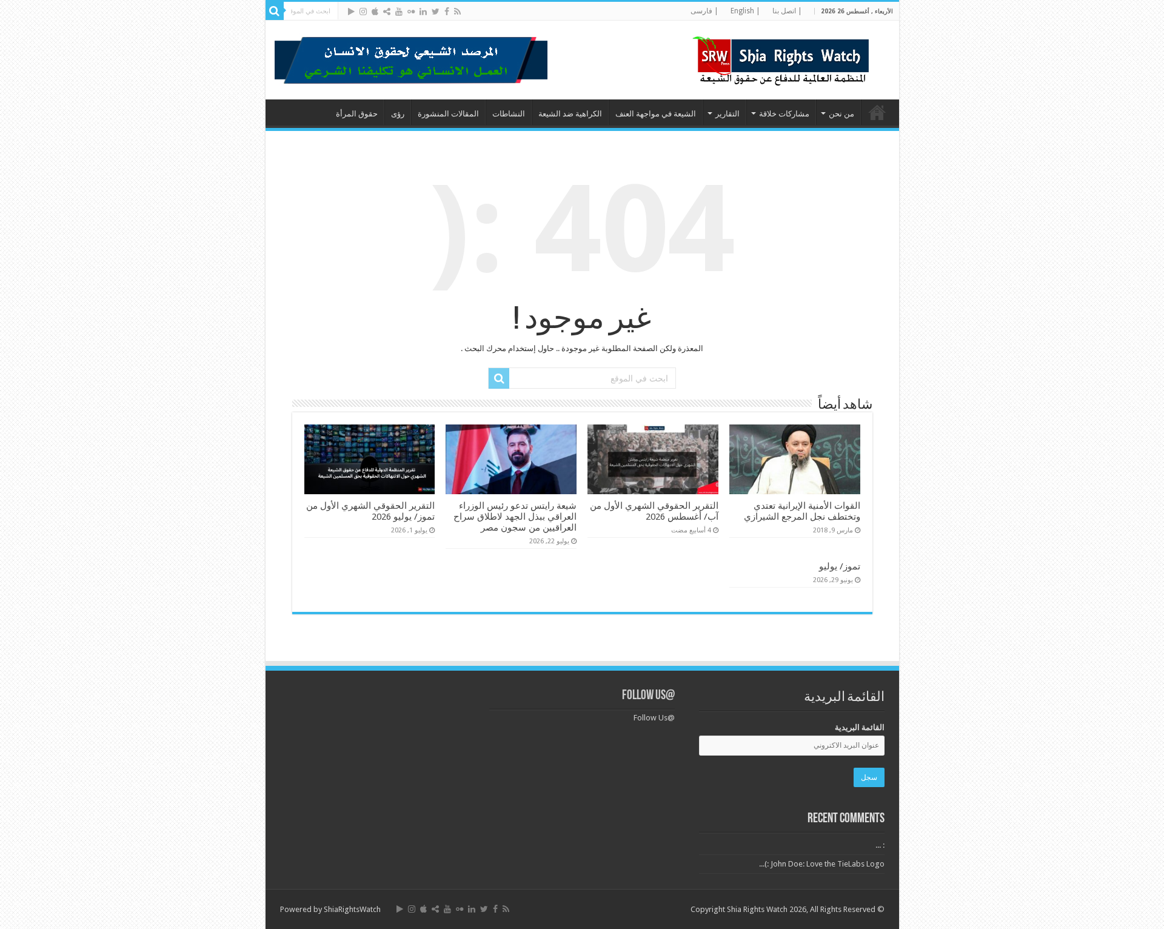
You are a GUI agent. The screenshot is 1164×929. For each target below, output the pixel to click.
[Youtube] (399, 11)
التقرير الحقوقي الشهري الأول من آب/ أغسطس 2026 (654, 511)
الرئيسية (877, 112)
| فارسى (704, 11)
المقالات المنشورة (448, 113)
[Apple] (375, 11)
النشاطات (508, 113)
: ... (880, 845)
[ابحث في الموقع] (275, 11)
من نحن (841, 113)
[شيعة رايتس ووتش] (784, 57)
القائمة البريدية (860, 727)
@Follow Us (648, 696)
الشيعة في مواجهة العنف (655, 113)
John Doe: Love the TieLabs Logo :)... (822, 863)
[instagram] (363, 11)
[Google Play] (351, 11)
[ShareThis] (387, 11)
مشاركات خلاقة (784, 113)
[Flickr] (411, 11)
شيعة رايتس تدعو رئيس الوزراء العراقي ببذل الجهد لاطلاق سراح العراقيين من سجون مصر (515, 516)
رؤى (397, 113)
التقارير (727, 113)
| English (745, 11)
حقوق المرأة (357, 113)
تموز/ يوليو (839, 566)
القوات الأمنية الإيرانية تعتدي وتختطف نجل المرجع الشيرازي (802, 511)
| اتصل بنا (787, 11)
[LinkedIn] (423, 11)
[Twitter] (435, 11)
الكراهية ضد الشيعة (570, 113)
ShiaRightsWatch (352, 909)
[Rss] (457, 11)
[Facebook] (446, 11)
